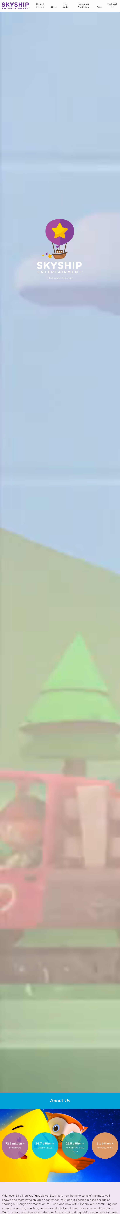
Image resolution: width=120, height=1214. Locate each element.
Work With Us (112, 6)
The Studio (65, 6)
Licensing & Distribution (83, 6)
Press (99, 7)
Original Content (40, 6)
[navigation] (16, 5)
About (54, 7)
